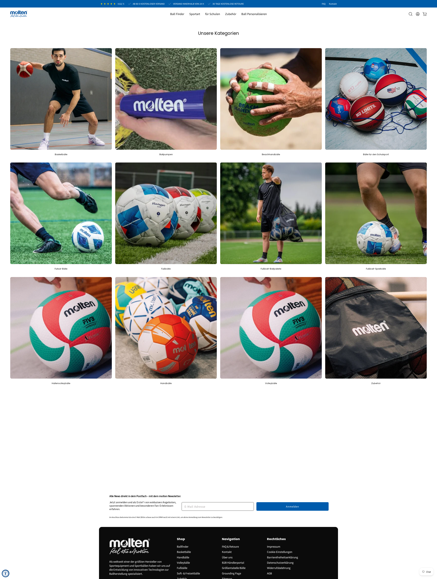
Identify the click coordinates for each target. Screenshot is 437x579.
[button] (195, 14)
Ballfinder (182, 546)
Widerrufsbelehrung (279, 568)
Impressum (273, 546)
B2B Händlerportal (233, 562)
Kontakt (227, 552)
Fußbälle (182, 568)
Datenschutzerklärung (280, 562)
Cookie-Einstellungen (279, 552)
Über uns (227, 557)
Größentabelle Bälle (233, 568)
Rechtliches (276, 539)
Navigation (231, 539)
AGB (269, 573)
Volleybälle (183, 562)
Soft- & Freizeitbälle (188, 573)
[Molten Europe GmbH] (18, 14)
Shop (181, 539)
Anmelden (292, 506)
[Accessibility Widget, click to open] (5, 573)
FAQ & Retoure (230, 546)
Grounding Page (231, 573)
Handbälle (183, 557)
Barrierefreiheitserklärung (282, 557)
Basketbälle (184, 552)
